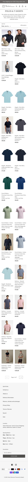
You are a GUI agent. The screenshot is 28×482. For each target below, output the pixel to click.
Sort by (3, 24)
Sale (4, 417)
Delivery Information (8, 397)
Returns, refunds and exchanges (11, 401)
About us (5, 394)
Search (4, 413)
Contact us (5, 390)
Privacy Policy (6, 405)
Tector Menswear (11, 477)
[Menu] (25, 6)
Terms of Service (7, 409)
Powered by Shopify (19, 477)
